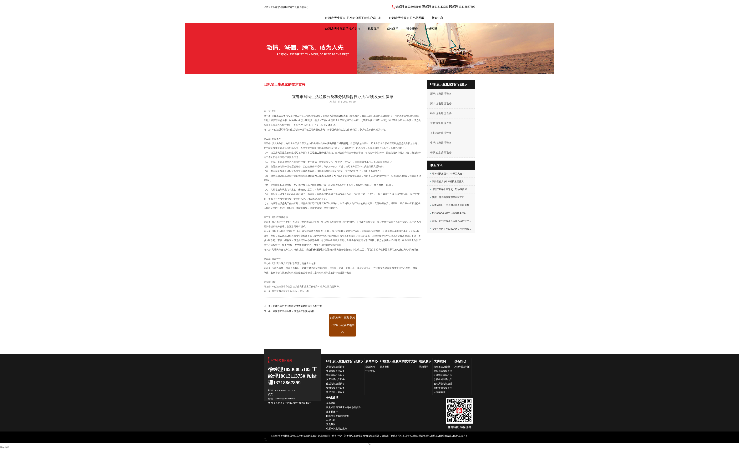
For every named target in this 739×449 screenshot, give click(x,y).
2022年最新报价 (462, 366)
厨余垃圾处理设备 (441, 103)
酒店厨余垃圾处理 (443, 383)
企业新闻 (370, 366)
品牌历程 (330, 420)
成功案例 (393, 28)
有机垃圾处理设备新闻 (418, 435)
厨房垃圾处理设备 (441, 93)
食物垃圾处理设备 (441, 123)
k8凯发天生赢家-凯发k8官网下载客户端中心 (286, 7)
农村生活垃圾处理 (443, 388)
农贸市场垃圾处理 (443, 371)
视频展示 (373, 28)
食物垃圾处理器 (371, 435)
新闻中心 (437, 17)
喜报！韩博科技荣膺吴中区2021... (449, 197)
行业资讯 (370, 371)
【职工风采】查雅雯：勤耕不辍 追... (450, 189)
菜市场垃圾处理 (442, 366)
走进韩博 (431, 28)
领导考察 (330, 403)
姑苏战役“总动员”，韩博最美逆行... (450, 213)
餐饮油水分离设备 (441, 152)
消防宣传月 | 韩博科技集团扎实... (448, 181)
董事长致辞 (332, 411)
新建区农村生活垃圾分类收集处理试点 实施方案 (297, 306)
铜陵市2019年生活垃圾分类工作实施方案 (293, 311)
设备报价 (412, 28)
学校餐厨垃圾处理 (443, 379)
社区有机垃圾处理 (443, 375)
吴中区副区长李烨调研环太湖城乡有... (451, 205)
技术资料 (384, 366)
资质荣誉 (330, 424)
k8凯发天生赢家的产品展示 (406, 17)
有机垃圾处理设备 (441, 133)
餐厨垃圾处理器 (354, 435)
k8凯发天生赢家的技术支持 (342, 28)
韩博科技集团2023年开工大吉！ (448, 173)
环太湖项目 (439, 392)
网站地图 (4, 447)
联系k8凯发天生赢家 (336, 428)
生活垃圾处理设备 (441, 142)
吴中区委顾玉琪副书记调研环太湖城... (451, 228)
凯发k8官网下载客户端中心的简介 (343, 407)
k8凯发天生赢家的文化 (337, 416)
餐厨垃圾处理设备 (441, 113)
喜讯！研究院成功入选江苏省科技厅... (451, 221)
